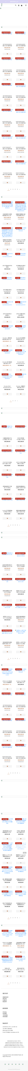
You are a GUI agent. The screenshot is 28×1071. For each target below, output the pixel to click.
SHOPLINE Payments (16, 1069)
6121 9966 (10, 1030)
